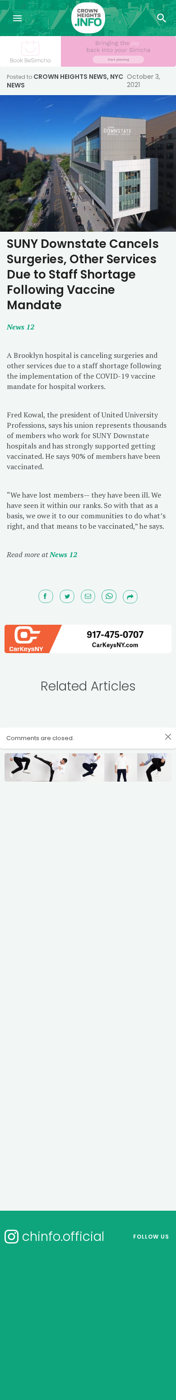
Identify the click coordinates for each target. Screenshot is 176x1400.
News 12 (63, 554)
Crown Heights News (70, 76)
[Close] (168, 736)
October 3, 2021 (143, 80)
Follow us (151, 1236)
